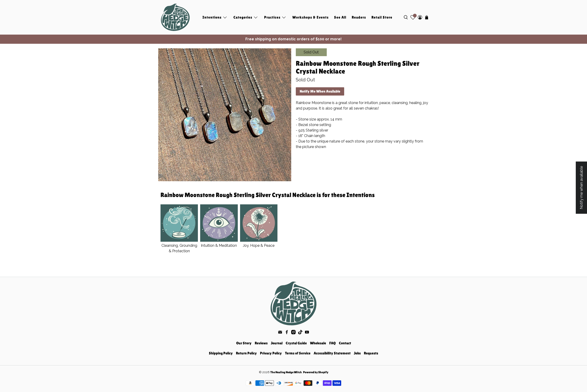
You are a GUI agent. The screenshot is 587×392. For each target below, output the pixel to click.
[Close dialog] (339, 155)
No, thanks (293, 226)
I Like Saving (293, 211)
